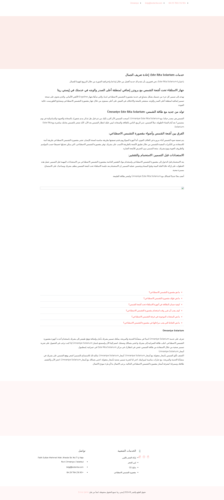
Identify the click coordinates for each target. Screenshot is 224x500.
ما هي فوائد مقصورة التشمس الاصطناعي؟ (162, 298)
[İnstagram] (144, 457)
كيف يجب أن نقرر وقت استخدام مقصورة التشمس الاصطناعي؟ (153, 310)
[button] (112, 292)
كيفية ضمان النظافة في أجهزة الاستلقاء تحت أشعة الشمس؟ (154, 304)
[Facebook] (148, 457)
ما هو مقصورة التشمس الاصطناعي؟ (164, 292)
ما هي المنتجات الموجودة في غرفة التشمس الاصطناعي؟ (155, 316)
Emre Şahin (83, 492)
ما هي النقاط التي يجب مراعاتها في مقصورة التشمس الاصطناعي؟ (151, 323)
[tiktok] (140, 457)
